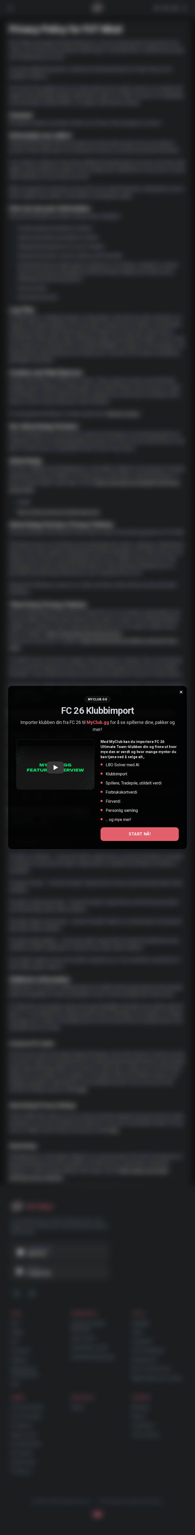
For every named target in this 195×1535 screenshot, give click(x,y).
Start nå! (140, 834)
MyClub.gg (98, 722)
